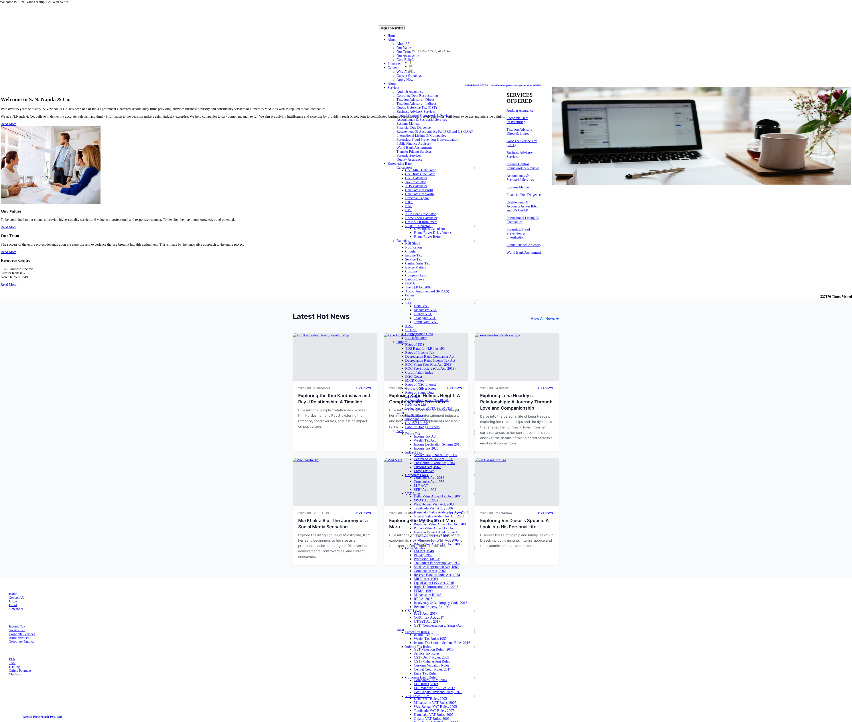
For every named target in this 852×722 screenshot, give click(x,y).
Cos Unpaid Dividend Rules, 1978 (438, 692)
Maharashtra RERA (428, 595)
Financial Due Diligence (413, 127)
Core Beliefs (405, 59)
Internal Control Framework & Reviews (424, 115)
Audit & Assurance (409, 91)
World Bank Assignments (414, 147)
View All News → (545, 318)
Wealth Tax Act (425, 440)
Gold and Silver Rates (420, 388)
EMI (408, 210)
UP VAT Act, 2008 (427, 520)
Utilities (402, 342)
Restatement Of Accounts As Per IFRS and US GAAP (434, 131)
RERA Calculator (418, 226)
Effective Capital (417, 198)
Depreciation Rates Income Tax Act (430, 360)
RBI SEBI (412, 243)
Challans (15, 674)
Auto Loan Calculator (420, 214)
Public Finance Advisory (413, 143)
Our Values (404, 47)
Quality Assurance (409, 159)
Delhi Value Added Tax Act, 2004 (438, 496)
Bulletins (403, 241)
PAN (12, 659)
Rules (400, 629)
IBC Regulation (416, 338)
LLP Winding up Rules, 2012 (434, 688)
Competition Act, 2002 (430, 571)
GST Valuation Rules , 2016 (434, 649)
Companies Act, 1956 (429, 481)
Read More (8, 227)
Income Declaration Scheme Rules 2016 (442, 643)
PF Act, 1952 (423, 555)
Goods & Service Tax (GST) (416, 107)
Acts (400, 431)
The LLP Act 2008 (418, 287)
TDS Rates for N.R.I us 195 (425, 348)
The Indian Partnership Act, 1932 (437, 563)
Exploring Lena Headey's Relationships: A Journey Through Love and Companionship (516, 402)
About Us (403, 43)
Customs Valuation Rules (431, 665)
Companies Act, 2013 (429, 477)
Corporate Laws (417, 475)
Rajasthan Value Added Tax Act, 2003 (440, 524)
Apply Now (404, 79)
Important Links (416, 419)
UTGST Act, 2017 (427, 621)
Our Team (403, 51)
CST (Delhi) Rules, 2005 (431, 657)
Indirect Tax (414, 452)
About (392, 39)
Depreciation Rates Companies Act (429, 356)
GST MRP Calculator (420, 170)
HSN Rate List (415, 404)
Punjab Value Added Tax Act (434, 528)
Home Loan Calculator (421, 218)
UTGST (411, 330)
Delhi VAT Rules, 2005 (430, 698)
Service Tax (413, 259)
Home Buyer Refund (428, 237)
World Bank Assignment (524, 252)
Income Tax (413, 255)
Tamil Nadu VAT (426, 322)
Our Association (407, 55)
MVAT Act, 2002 (426, 500)
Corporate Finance (21, 641)
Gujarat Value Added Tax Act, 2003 (439, 516)
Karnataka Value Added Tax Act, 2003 (441, 512)
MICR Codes (414, 380)
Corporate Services (22, 634)
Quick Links (414, 415)
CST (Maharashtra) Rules (432, 661)
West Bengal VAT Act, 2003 (434, 504)
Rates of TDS (414, 344)
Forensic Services (408, 155)
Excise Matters (415, 267)
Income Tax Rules (426, 635)
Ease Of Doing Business (422, 427)
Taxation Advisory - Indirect (416, 103)
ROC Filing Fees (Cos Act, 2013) (428, 364)
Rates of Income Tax (419, 352)
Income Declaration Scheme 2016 (437, 444)
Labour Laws (414, 279)
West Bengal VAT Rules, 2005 (435, 706)
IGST (409, 326)
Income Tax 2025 (426, 448)
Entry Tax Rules (425, 673)
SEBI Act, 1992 (425, 489)
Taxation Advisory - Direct (415, 99)
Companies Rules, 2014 (430, 680)
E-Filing (14, 667)
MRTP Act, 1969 (426, 579)
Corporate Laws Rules (421, 677)
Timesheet (16, 609)
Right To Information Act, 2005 (436, 587)
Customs (411, 271)
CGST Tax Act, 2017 (429, 617)
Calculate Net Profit (419, 190)
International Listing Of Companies (421, 135)
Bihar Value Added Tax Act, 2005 (438, 544)
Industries (394, 63)
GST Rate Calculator (420, 174)
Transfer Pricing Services (414, 151)
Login (13, 601)
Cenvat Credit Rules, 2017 (432, 669)
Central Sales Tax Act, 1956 (433, 459)
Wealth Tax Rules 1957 (430, 639)
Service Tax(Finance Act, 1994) (436, 455)
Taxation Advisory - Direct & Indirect (520, 131)
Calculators (404, 167)
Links (400, 412)
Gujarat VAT (423, 314)
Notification (413, 247)
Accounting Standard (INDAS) (427, 291)
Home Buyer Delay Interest (433, 233)
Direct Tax (413, 434)
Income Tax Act (425, 436)
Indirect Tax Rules (418, 647)
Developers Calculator (429, 229)
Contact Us (16, 597)
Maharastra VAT (425, 310)
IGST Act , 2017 (425, 613)
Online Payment (20, 670)
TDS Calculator (416, 186)
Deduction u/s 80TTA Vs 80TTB (428, 408)
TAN (12, 663)
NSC (408, 206)
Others (409, 295)
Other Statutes (415, 548)
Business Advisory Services (415, 111)
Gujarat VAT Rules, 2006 (432, 718)
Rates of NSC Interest (420, 384)
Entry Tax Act (424, 471)
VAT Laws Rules (417, 696)
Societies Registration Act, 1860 (436, 567)
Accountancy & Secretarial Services (421, 119)
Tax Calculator (415, 182)
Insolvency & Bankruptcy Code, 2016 (440, 603)
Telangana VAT (425, 318)
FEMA (410, 283)
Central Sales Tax (417, 263)
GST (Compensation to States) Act (438, 625)
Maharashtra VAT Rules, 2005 (435, 702)
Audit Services (19, 637)
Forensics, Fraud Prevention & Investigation (427, 139)
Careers (393, 67)
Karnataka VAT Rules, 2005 (434, 714)
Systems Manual (408, 123)
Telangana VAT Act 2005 (432, 536)
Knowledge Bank (400, 163)
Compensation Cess (419, 334)
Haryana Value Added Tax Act (435, 532)
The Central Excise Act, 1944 (434, 463)
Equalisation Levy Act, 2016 (434, 583)
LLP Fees (412, 396)
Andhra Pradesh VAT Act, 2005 (436, 540)
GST (408, 299)
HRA (409, 202)
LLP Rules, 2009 (426, 684)
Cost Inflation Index (419, 372)
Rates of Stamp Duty (419, 392)
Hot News (364, 387)
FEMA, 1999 (423, 591)
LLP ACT (421, 485)
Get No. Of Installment (421, 222)
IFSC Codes (413, 376)
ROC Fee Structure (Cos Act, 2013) (430, 368)
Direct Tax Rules (417, 632)
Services (394, 87)
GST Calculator (416, 178)
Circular (410, 251)
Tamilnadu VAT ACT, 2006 (433, 508)
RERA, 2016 (423, 599)
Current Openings (409, 75)
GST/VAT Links (416, 423)
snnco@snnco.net (425, 55)
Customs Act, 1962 (427, 467)
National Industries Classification (428, 400)
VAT (409, 303)
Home (392, 35)
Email (13, 605)
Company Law (415, 275)
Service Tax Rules (426, 653)
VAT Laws (413, 493)
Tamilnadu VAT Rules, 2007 (434, 710)
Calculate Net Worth (419, 194)
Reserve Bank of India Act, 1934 (437, 575)
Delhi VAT (421, 306)
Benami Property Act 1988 (432, 607)
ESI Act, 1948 (424, 551)
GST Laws (413, 611)
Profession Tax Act (427, 559)
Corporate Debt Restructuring (417, 95)
